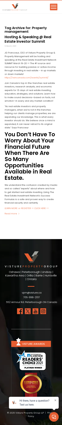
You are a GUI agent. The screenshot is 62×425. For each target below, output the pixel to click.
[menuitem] (52, 7)
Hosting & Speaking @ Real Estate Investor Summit (28, 39)
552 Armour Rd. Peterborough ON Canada (31, 302)
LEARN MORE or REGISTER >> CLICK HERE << (27, 208)
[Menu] (52, 7)
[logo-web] (23, 8)
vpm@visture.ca (31, 292)
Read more (11, 213)
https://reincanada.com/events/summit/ (26, 77)
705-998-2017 (31, 297)
